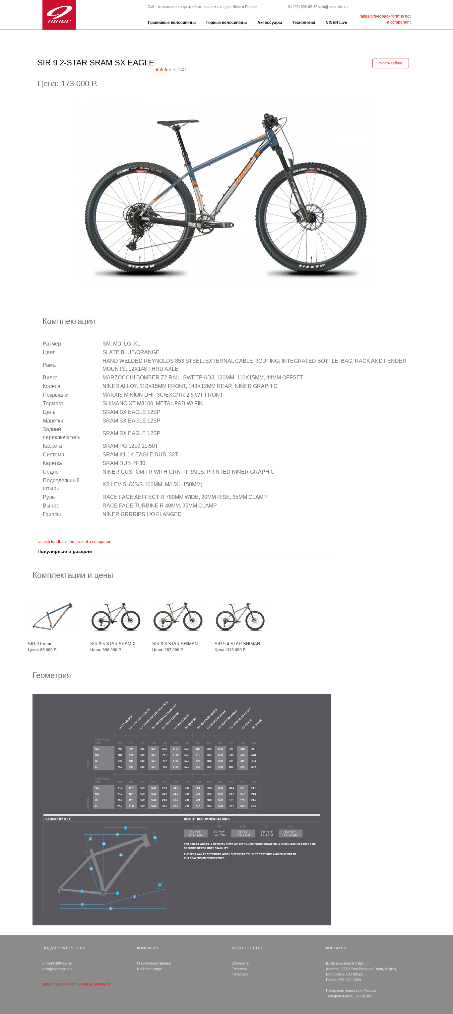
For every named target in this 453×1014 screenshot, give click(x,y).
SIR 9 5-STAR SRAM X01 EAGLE (123, 643)
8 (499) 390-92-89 (302, 7)
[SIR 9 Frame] (54, 616)
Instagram (239, 974)
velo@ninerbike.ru (333, 7)
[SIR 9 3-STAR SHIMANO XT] (178, 616)
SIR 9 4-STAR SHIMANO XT (242, 643)
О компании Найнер (154, 963)
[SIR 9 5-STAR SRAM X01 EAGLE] (116, 616)
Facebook (239, 969)
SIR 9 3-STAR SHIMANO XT (180, 643)
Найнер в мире (149, 969)
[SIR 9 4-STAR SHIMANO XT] (240, 616)
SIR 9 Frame (40, 643)
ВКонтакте (240, 963)
